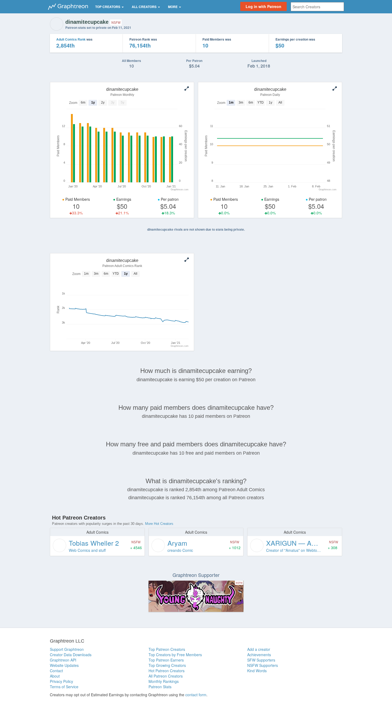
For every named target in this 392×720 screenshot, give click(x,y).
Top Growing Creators (167, 665)
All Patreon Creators (166, 676)
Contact (56, 670)
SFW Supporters (261, 660)
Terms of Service (64, 686)
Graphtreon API (63, 660)
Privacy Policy (61, 681)
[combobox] (317, 6)
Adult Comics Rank (71, 39)
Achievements (259, 654)
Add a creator (258, 649)
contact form (195, 694)
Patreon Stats (160, 686)
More (173, 6)
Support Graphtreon (67, 649)
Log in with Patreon (263, 6)
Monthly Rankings (164, 681)
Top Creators (108, 6)
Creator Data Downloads (70, 654)
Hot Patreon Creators (167, 670)
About (55, 676)
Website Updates (64, 665)
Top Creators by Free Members (175, 654)
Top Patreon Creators (167, 649)
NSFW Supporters (262, 665)
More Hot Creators (159, 524)
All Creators (144, 6)
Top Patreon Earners (166, 660)
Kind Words (257, 670)
